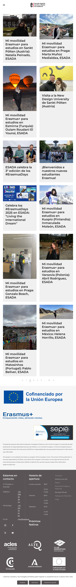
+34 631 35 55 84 (19, 511)
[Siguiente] (53, 380)
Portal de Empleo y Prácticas (62, 487)
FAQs (57, 499)
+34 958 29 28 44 (19, 497)
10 (49, 380)
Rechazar (35, 582)
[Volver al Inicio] (38, 5)
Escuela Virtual (61, 492)
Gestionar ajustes (50, 582)
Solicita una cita (61, 479)
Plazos (57, 483)
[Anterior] (23, 380)
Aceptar (22, 582)
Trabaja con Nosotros (63, 496)
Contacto (58, 476)
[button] (4, 5)
